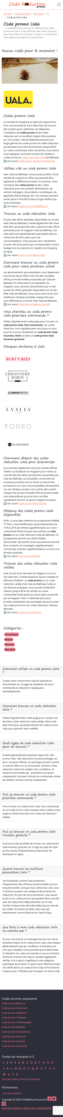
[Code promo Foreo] (18, 426)
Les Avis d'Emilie (12, 1093)
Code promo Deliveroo (14, 1012)
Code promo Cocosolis (14, 1046)
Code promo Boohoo (29, 612)
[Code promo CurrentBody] (18, 392)
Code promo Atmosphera (16, 1031)
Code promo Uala (17, 17)
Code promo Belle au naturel (34, 304)
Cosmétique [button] (11, 634)
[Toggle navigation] (59, 4)
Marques (39, 13)
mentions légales (11, 1108)
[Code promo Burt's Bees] (18, 359)
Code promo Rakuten (13, 1027)
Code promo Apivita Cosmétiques (36, 161)
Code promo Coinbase (14, 1017)
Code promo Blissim (29, 556)
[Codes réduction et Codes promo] (27, 4)
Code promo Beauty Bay (31, 255)
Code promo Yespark (13, 1041)
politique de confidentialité (36, 1108)
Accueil (7, 13)
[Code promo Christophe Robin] (18, 376)
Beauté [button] (9, 639)
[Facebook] (49, 1099)
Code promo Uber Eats (14, 1008)
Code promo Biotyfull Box (32, 503)
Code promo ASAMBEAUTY (33, 206)
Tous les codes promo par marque (21, 1079)
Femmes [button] (9, 644)
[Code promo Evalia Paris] (18, 409)
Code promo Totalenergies (16, 1022)
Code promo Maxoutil (14, 1036)
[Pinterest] (4, 1104)
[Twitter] (54, 1099)
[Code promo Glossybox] (18, 443)
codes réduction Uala (33, 157)
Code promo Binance (13, 1003)
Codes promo (22, 13)
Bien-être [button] (10, 649)
